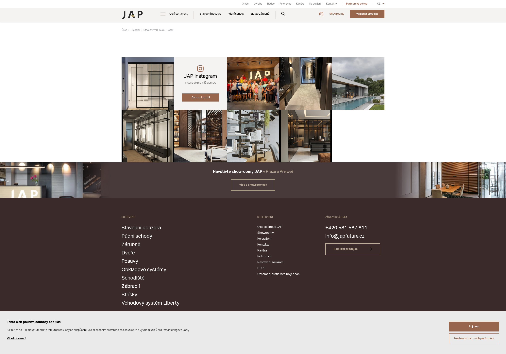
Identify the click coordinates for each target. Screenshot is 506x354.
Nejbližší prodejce (345, 249)
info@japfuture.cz (344, 236)
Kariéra (300, 4)
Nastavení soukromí (270, 262)
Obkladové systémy (144, 269)
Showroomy (336, 13)
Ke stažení (315, 4)
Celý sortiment (178, 13)
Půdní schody (236, 13)
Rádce (271, 4)
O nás (245, 4)
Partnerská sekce (356, 4)
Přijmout (474, 326)
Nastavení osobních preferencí (474, 338)
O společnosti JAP (269, 226)
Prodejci (135, 30)
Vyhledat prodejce (367, 13)
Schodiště (133, 278)
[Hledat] (283, 14)
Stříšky (129, 294)
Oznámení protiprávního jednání (278, 274)
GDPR (261, 268)
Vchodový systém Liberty (150, 303)
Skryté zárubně (259, 13)
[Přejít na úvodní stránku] (132, 15)
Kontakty (331, 4)
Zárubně (131, 244)
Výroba (258, 4)
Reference (285, 4)
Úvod (124, 30)
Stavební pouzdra (211, 13)
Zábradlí (131, 286)
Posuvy (130, 261)
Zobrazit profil (200, 97)
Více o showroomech (253, 185)
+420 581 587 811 (346, 227)
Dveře (128, 252)
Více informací (16, 338)
